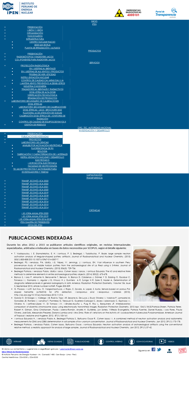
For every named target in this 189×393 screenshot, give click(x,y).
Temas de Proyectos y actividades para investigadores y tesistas (35, 170)
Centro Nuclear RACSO (42, 41)
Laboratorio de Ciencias (35, 142)
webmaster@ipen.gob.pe (71, 349)
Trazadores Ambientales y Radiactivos (42, 89)
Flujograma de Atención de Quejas (42, 112)
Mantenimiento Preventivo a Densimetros (42, 83)
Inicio (94, 21)
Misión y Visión (35, 30)
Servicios (94, 62)
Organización (35, 33)
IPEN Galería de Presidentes (34, 222)
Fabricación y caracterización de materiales (42, 154)
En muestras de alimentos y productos (42, 71)
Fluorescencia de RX (42, 148)
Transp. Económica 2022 (35, 183)
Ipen (94, 24)
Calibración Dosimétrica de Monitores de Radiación (42, 117)
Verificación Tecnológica (42, 95)
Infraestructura (35, 38)
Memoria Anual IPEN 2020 (35, 213)
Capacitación (94, 174)
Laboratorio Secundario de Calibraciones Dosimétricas (35, 102)
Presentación (35, 27)
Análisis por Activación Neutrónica (42, 145)
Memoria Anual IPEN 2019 (35, 216)
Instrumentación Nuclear (35, 77)
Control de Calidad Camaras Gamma (42, 80)
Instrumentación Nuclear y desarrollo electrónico (42, 159)
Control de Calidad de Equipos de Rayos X (42, 121)
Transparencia (94, 177)
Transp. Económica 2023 (35, 180)
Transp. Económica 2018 (35, 195)
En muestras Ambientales (42, 68)
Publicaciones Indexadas (35, 136)
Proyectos (35, 139)
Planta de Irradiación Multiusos (42, 47)
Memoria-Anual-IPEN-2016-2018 (35, 219)
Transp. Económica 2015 (35, 204)
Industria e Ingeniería (35, 86)
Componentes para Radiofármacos (35, 59)
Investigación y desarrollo (94, 130)
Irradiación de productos (42, 98)
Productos (94, 50)
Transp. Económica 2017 (35, 198)
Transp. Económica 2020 (35, 189)
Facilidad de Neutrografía (42, 166)
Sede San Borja (42, 44)
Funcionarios (35, 36)
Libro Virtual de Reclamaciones (15, 352)
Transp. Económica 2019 (35, 192)
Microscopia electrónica (42, 163)
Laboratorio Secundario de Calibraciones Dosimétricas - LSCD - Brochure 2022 (42, 108)
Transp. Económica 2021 (35, 186)
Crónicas (94, 210)
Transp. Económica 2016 (35, 201)
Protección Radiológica (35, 65)
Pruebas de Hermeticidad (42, 74)
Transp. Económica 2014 (35, 207)
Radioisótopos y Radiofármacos (35, 56)
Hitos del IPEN (35, 225)
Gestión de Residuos (35, 124)
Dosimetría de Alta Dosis (42, 92)
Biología (42, 151)
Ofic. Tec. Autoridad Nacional (94, 127)
